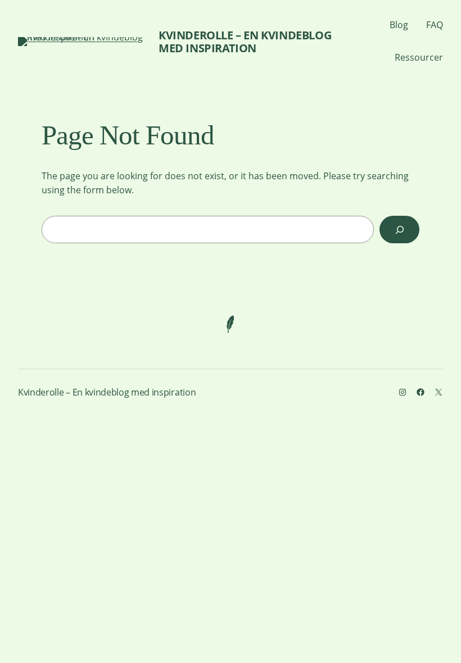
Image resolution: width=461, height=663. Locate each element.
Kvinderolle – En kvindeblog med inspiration (245, 42)
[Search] (399, 229)
